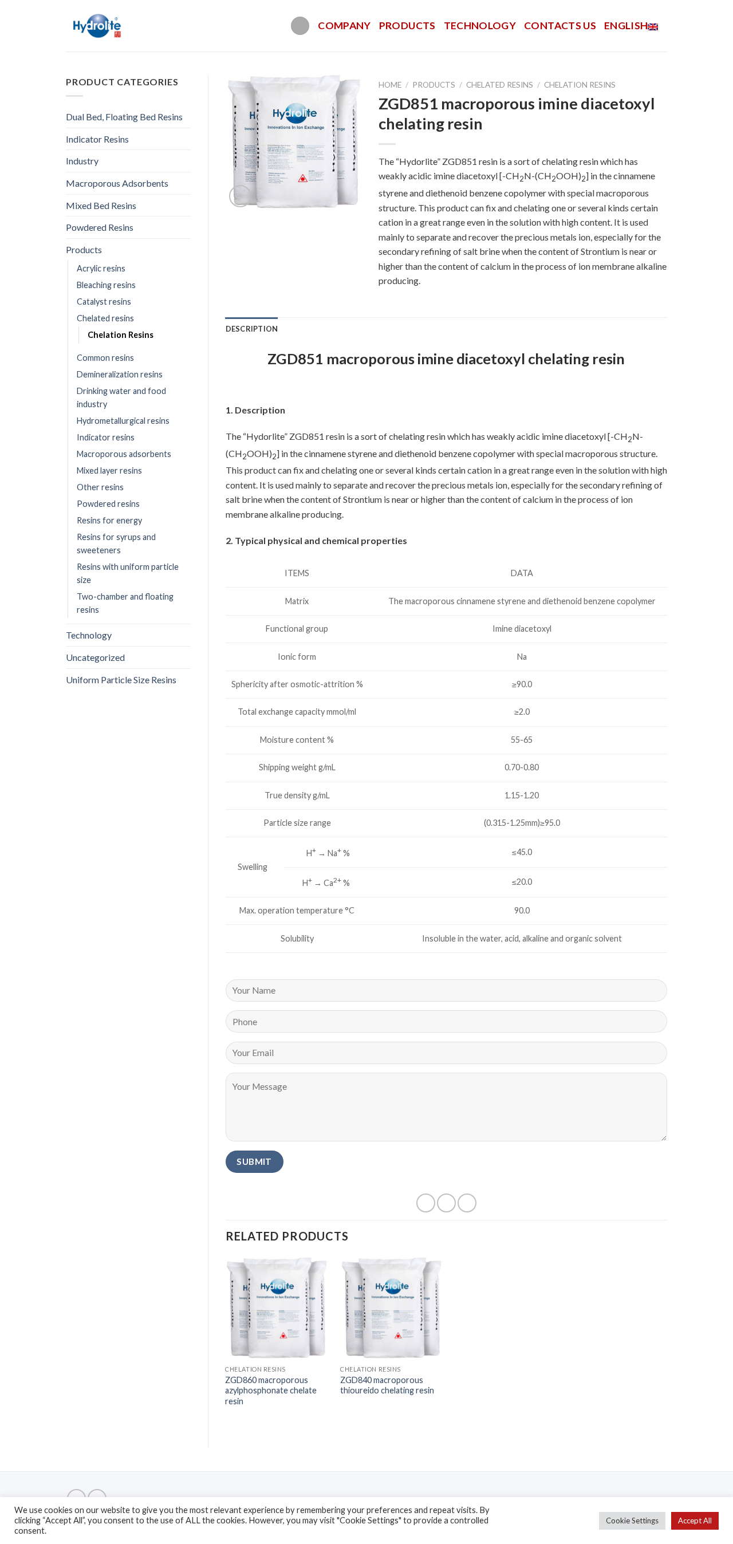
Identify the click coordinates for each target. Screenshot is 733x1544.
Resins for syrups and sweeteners (116, 543)
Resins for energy (109, 520)
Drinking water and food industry (121, 397)
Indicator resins (106, 437)
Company (344, 25)
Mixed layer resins (109, 470)
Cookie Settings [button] (632, 1520)
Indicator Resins (97, 138)
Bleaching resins (106, 285)
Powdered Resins (99, 227)
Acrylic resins (101, 268)
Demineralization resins (120, 374)
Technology (480, 25)
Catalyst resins (104, 301)
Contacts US (560, 25)
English (626, 25)
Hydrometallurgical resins (123, 421)
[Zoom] (240, 196)
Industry (82, 160)
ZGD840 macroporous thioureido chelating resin (387, 1385)
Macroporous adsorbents (124, 454)
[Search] (300, 26)
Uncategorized (95, 657)
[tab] (252, 328)
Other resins (100, 487)
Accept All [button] (695, 1520)
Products (407, 25)
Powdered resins (108, 504)
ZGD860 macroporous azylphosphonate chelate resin (271, 1390)
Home (390, 84)
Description (252, 328)
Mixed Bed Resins (101, 205)
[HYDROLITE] (98, 26)
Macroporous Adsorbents (117, 183)
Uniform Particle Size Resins (121, 679)
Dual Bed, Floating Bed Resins (124, 116)
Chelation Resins (120, 335)
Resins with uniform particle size (128, 573)
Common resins (105, 358)
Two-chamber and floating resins (125, 603)
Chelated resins (105, 318)
